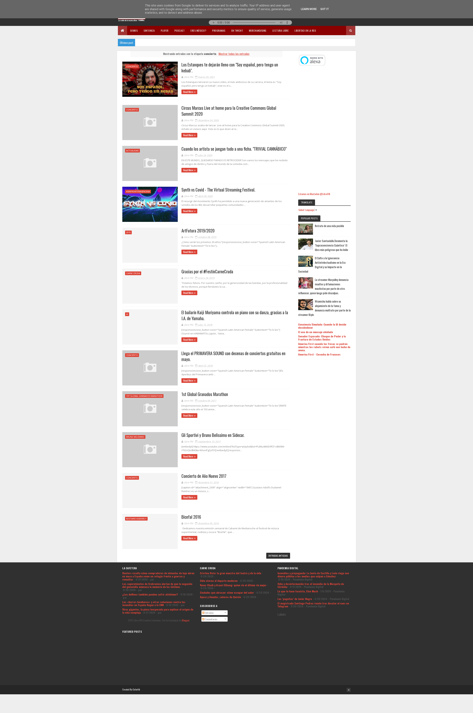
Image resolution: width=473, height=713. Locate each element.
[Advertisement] (324, 129)
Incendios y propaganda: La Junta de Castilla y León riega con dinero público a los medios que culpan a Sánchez (313, 574)
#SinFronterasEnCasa (138, 191)
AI (127, 314)
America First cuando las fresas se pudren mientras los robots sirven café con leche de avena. (324, 347)
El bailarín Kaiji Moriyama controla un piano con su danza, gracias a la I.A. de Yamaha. (234, 315)
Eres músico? (198, 30)
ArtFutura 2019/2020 (198, 230)
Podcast (179, 30)
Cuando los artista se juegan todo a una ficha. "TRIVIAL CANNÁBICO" (234, 149)
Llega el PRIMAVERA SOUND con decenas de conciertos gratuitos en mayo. (233, 356)
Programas (218, 30)
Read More (188, 92)
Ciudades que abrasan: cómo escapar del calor (227, 592)
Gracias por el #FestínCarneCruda (207, 271)
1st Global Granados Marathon (144, 396)
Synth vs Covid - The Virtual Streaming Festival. (218, 190)
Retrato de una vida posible (329, 226)
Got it (324, 9)
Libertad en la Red (305, 30)
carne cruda (133, 273)
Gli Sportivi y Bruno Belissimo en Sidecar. (212, 435)
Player (165, 30)
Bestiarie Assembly (136, 518)
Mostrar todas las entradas (234, 54)
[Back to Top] (349, 690)
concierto (132, 66)
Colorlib (136, 689)
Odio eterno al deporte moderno (219, 581)
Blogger (185, 620)
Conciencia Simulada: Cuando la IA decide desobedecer (322, 325)
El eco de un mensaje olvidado (315, 332)
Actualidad (132, 150)
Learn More (309, 9)
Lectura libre (280, 30)
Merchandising (257, 30)
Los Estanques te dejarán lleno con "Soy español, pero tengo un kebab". (229, 67)
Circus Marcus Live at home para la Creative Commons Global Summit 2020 (228, 111)
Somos (134, 30)
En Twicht (237, 30)
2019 (128, 232)
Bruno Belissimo (135, 436)
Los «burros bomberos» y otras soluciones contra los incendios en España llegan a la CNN (153, 603)
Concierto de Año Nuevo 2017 (203, 476)
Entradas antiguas (278, 555)
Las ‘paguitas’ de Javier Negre (295, 599)
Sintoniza (149, 30)
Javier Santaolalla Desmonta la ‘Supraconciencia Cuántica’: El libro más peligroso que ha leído (331, 245)
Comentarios (210, 619)
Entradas (209, 613)
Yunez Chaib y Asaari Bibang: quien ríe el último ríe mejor (233, 585)
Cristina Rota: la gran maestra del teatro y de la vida (230, 573)
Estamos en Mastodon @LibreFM (314, 194)
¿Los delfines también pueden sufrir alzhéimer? (150, 594)
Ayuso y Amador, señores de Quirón (220, 597)
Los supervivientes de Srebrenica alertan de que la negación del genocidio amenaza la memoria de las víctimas (157, 585)
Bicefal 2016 (191, 517)
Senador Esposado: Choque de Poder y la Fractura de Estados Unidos (322, 337)
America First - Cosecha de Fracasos (319, 354)
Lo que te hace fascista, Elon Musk (298, 591)
